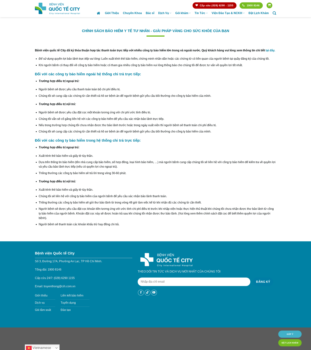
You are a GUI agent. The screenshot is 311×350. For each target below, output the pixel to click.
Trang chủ (99, 13)
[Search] (274, 13)
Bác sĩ (150, 13)
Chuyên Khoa (132, 13)
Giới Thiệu (112, 13)
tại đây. (270, 50)
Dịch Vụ (163, 13)
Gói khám (181, 13)
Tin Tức (200, 13)
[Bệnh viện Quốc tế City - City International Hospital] (57, 8)
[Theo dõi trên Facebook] (141, 293)
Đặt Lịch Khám (259, 13)
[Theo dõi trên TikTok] (147, 293)
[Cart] (269, 5)
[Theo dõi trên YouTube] (154, 293)
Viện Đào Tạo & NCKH (227, 13)
